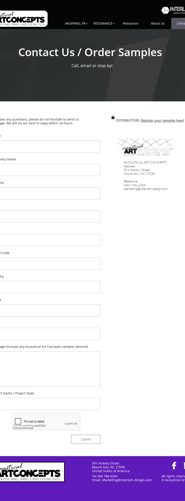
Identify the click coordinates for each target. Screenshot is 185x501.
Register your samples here (162, 120)
